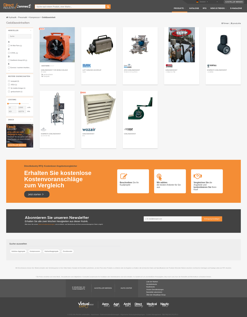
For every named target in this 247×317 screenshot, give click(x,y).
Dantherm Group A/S (18, 60)
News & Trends (217, 8)
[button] (19, 30)
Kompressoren (35, 251)
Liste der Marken (152, 282)
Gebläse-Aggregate (18, 251)
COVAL (14, 53)
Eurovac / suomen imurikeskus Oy (20, 68)
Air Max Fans (16, 46)
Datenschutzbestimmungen (46, 224)
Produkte (179, 8)
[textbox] (70, 6)
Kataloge (194, 8)
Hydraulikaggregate (51, 251)
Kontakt (57, 31)
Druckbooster (67, 251)
